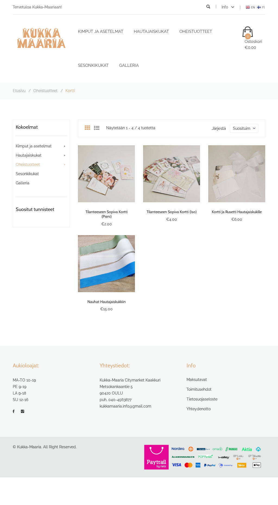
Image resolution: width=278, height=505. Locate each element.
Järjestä (219, 128)
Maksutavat (197, 379)
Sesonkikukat (93, 65)
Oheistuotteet (195, 31)
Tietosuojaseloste (202, 399)
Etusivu (19, 91)
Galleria (129, 65)
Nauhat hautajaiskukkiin (106, 301)
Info (225, 7)
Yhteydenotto (199, 409)
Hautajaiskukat (151, 31)
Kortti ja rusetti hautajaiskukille (237, 211)
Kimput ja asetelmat (100, 31)
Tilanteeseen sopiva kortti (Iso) (172, 211)
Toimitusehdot (199, 389)
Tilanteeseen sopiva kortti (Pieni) (107, 214)
